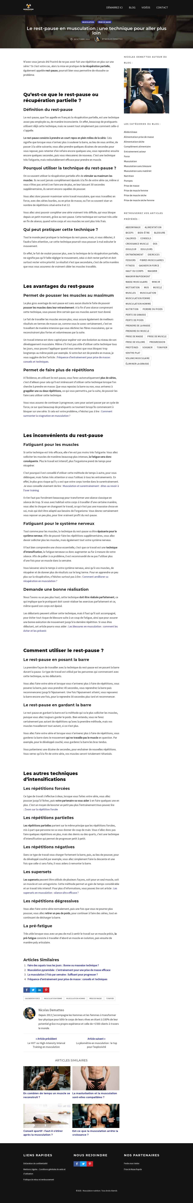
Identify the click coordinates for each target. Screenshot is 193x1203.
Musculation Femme (53, 998)
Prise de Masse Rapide (133, 1169)
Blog (132, 7)
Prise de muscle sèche (135, 195)
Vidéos (146, 7)
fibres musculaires (152, 260)
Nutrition (129, 175)
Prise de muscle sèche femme (139, 200)
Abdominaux (130, 131)
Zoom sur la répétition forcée (41, 809)
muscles (131, 292)
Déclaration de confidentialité (35, 1163)
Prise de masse (104, 22)
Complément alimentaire (137, 146)
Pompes (128, 180)
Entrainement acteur (135, 151)
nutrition (132, 309)
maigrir (152, 270)
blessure (159, 232)
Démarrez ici (114, 7)
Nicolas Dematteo (51, 1010)
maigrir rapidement (138, 276)
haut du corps (135, 270)
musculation (148, 292)
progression (157, 341)
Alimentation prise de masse (139, 136)
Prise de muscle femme (136, 190)
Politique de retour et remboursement (38, 1179)
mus (146, 287)
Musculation (88, 22)
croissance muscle (137, 243)
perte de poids (135, 320)
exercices (154, 254)
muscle (157, 287)
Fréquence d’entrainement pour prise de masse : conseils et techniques (67, 979)
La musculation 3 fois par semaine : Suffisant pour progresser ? (62, 974)
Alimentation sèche (134, 141)
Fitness (130, 265)
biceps (129, 232)
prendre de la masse (138, 325)
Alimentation (153, 227)
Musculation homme (75, 998)
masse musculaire (137, 281)
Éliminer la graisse (137, 363)
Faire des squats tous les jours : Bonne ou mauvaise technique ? (63, 965)
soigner (147, 347)
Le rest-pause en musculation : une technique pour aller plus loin (96, 31)
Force (127, 156)
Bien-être (144, 232)
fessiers (131, 260)
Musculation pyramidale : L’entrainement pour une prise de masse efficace (68, 970)
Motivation (133, 287)
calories (131, 238)
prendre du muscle (137, 330)
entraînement (135, 254)
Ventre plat (133, 352)
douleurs (147, 249)
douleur (131, 249)
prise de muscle (157, 336)
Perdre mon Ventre (131, 1163)
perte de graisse (136, 314)
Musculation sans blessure (137, 166)
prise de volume (135, 341)
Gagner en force (32, 998)
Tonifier (110, 998)
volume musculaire (138, 358)
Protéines (132, 347)
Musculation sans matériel (137, 170)
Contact (162, 7)
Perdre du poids (153, 309)
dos (155, 243)
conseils (145, 238)
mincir (156, 281)
